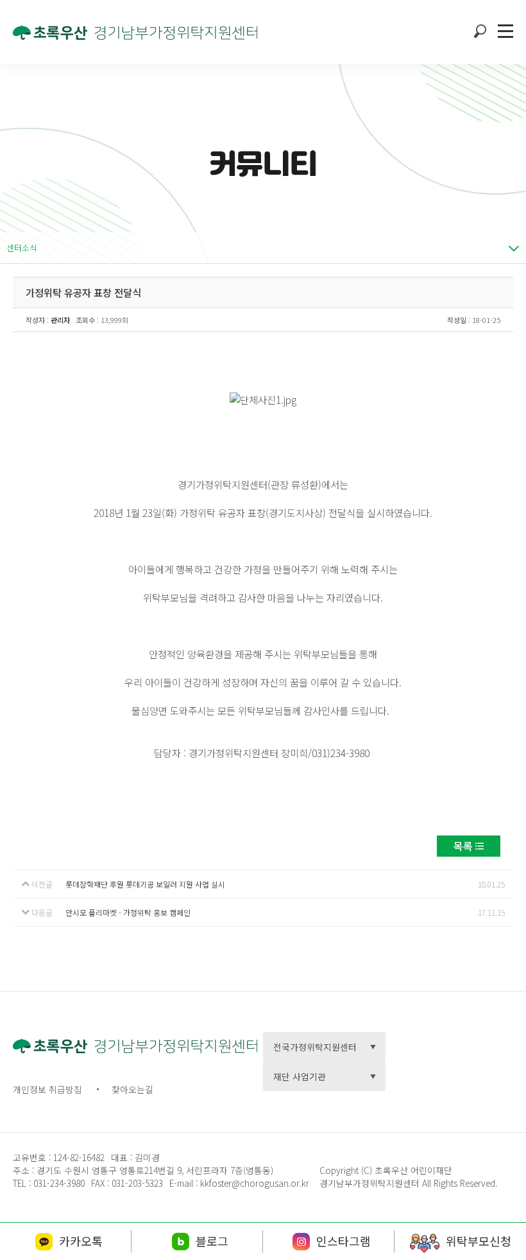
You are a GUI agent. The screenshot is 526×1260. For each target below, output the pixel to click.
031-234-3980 (58, 1183)
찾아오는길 (132, 1089)
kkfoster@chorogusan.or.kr (254, 1183)
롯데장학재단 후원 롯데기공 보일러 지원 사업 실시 (145, 884)
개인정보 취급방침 (47, 1089)
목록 (463, 845)
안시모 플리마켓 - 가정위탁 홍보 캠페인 (128, 912)
